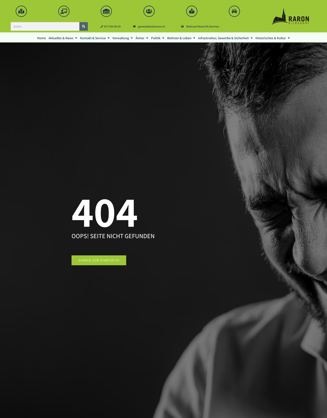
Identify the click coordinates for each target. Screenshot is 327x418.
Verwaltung (120, 38)
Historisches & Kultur (270, 38)
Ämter (140, 38)
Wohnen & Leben (179, 38)
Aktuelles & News (61, 38)
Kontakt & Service (93, 38)
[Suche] (83, 26)
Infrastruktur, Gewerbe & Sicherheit (223, 38)
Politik (155, 38)
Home (41, 38)
